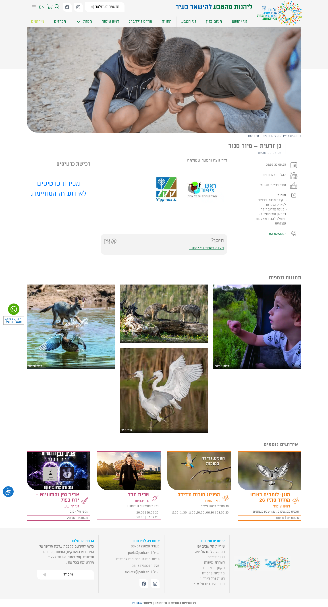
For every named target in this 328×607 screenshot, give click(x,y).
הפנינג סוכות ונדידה (198, 495)
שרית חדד (138, 495)
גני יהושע (239, 21)
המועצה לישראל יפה (210, 551)
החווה (167, 21)
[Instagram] (78, 7)
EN (42, 7)
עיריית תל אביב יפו (211, 546)
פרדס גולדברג (140, 21)
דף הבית (295, 135)
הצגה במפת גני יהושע (206, 248)
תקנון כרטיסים (214, 568)
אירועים (37, 21)
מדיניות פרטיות (213, 573)
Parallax (137, 603)
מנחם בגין (214, 21)
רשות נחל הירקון (212, 578)
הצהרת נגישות (214, 562)
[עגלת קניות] (49, 7)
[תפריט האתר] (32, 7)
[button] (56, 7)
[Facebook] (67, 7)
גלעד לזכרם (216, 557)
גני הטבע (188, 21)
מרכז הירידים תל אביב (208, 584)
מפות (87, 21)
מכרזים (60, 21)
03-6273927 (277, 233)
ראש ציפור (110, 21)
